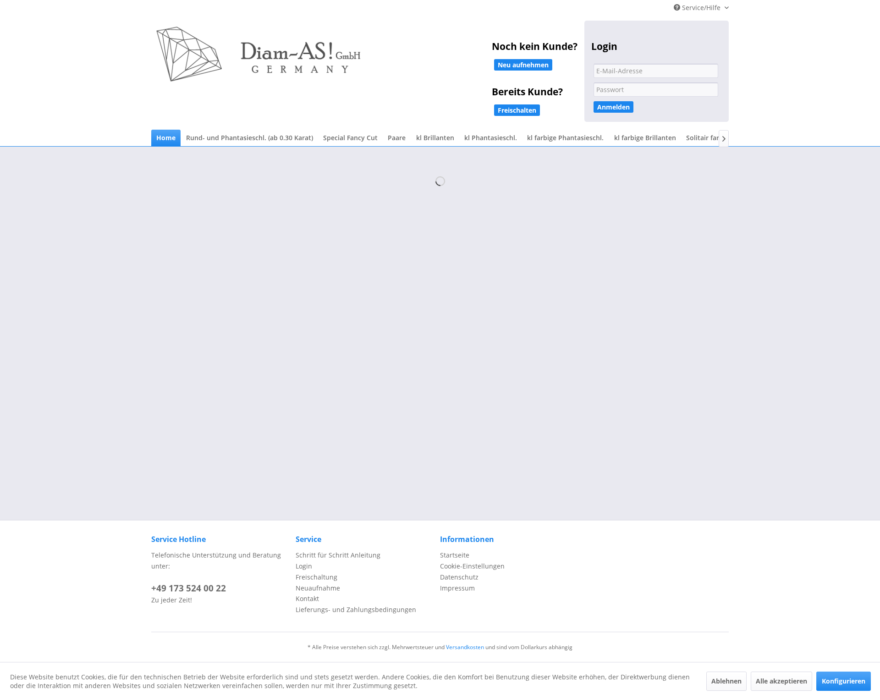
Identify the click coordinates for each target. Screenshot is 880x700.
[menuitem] (166, 138)
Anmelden (613, 107)
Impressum (457, 588)
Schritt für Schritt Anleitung (338, 555)
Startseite (454, 555)
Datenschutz (459, 577)
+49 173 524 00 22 (188, 588)
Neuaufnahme (318, 588)
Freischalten (517, 110)
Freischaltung (316, 577)
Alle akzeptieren (781, 681)
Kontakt (307, 598)
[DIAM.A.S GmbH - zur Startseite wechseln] (353, 60)
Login (304, 566)
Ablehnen (726, 681)
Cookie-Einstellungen (472, 566)
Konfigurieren (843, 681)
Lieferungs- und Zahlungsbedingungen (356, 609)
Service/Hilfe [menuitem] (701, 7)
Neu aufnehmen (523, 64)
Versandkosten (465, 647)
